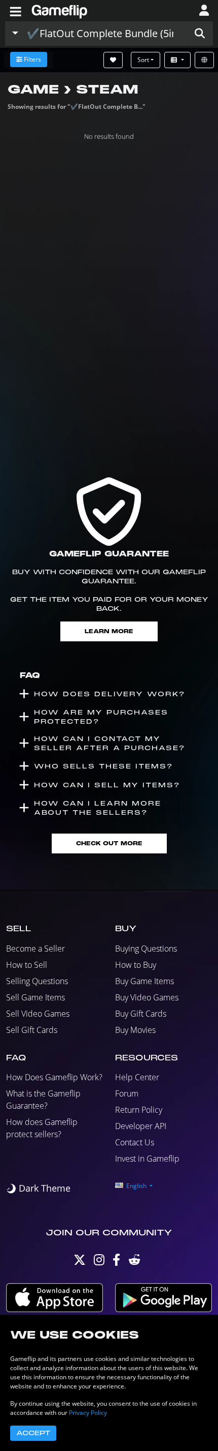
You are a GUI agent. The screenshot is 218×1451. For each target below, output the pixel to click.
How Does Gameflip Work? (54, 1077)
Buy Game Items (144, 981)
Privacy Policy (88, 1412)
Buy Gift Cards (140, 1013)
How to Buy (135, 964)
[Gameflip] (59, 10)
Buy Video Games (146, 997)
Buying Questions (146, 948)
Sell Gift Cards (31, 1029)
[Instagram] (99, 1262)
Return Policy (138, 1109)
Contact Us (134, 1142)
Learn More (109, 631)
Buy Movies (135, 1029)
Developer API (140, 1126)
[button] (200, 33)
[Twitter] (80, 1262)
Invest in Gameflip (147, 1158)
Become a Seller (35, 948)
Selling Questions (37, 981)
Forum (126, 1093)
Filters (32, 59)
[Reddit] (134, 1262)
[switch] (38, 1188)
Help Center (137, 1077)
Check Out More (109, 843)
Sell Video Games (37, 1013)
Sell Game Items (35, 997)
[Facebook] (116, 1262)
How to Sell (26, 964)
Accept (33, 1433)
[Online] (204, 60)
